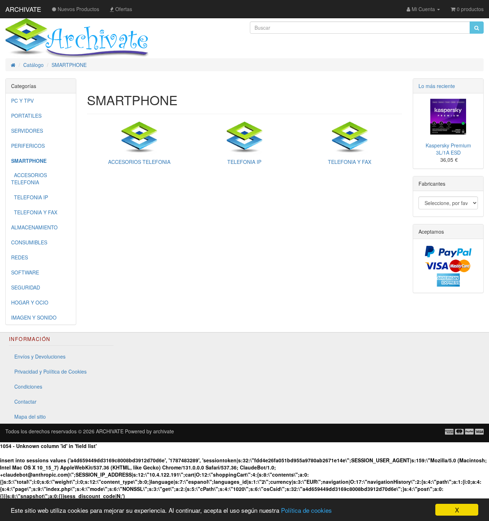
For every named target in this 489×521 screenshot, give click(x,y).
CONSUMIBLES (29, 242)
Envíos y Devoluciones (40, 356)
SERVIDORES (27, 130)
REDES (19, 257)
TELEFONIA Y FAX (34, 212)
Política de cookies (306, 510)
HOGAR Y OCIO (29, 302)
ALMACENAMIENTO (34, 227)
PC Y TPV (22, 100)
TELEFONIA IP (29, 197)
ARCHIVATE (23, 9)
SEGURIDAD (25, 287)
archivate (163, 431)
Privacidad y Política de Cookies (50, 371)
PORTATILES (26, 115)
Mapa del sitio (30, 416)
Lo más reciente (436, 85)
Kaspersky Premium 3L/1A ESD (448, 149)
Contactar (25, 401)
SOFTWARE (25, 272)
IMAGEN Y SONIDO (34, 317)
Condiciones (28, 386)
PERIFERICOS (28, 145)
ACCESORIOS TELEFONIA (29, 178)
